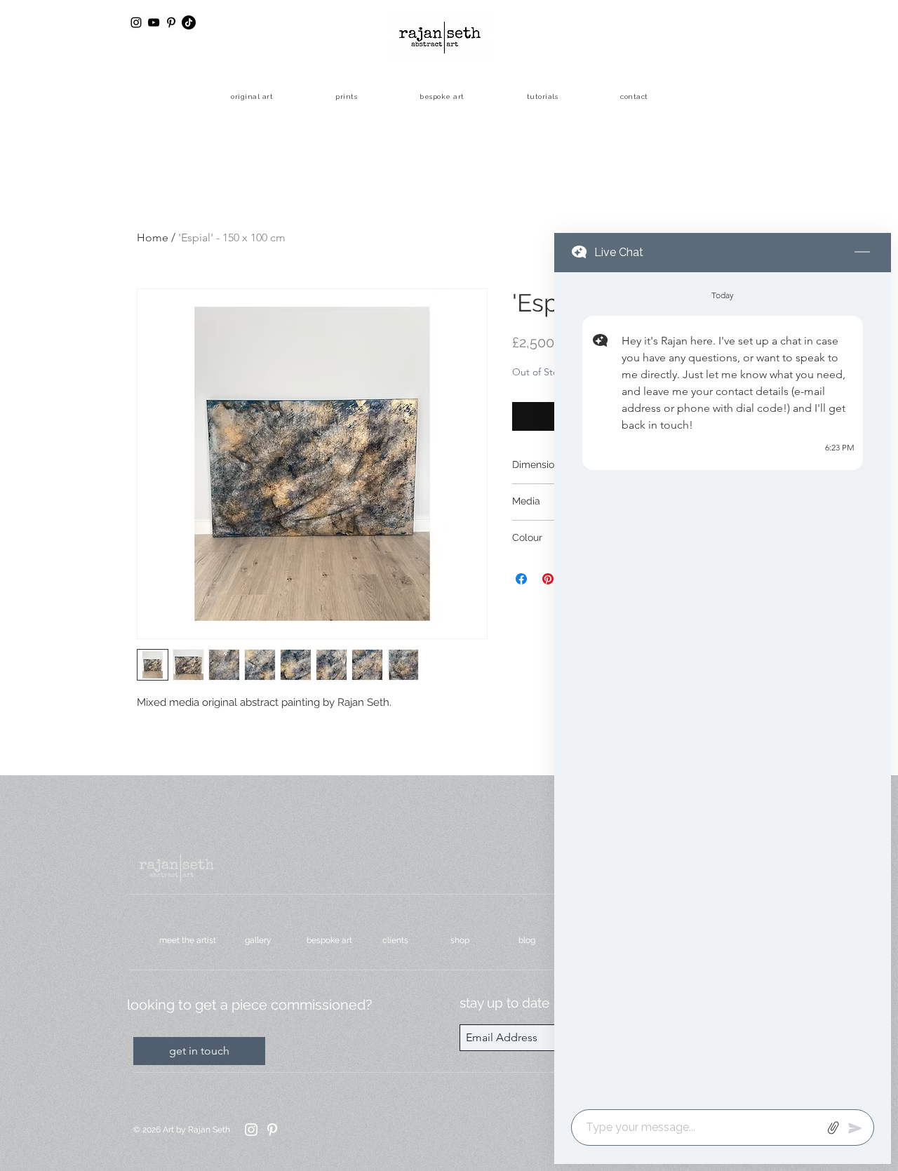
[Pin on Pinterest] (548, 578)
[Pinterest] (272, 1129)
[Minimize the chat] (862, 252)
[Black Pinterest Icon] (171, 22)
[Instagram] (251, 1129)
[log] (722, 686)
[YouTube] (154, 22)
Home (152, 237)
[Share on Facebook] (521, 578)
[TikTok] (189, 22)
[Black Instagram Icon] (136, 22)
